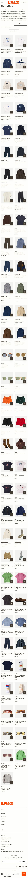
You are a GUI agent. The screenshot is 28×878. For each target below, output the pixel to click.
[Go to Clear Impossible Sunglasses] (7, 378)
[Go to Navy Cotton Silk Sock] (21, 556)
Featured (19, 23)
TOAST (16, 182)
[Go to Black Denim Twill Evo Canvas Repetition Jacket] (7, 511)
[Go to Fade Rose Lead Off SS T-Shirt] (21, 578)
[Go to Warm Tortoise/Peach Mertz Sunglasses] (7, 711)
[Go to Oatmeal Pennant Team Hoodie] (7, 534)
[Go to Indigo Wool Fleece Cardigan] (7, 311)
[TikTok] (23, 867)
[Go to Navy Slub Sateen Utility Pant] (7, 152)
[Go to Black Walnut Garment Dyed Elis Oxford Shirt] (21, 174)
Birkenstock (17, 607)
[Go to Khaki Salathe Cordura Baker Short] (7, 556)
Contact (3, 821)
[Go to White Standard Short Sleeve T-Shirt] (7, 108)
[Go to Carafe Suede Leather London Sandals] (21, 600)
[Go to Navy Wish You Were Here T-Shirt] (7, 665)
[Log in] (24, 2)
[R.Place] (7, 803)
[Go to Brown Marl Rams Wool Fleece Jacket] (7, 333)
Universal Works (17, 138)
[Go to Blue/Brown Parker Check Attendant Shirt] (7, 288)
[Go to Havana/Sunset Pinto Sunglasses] (21, 711)
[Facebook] (20, 867)
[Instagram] (17, 867)
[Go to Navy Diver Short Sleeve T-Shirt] (7, 130)
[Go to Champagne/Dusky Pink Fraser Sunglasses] (7, 755)
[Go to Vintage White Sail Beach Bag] (21, 63)
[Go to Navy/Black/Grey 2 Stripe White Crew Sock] (21, 665)
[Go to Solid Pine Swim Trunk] (21, 400)
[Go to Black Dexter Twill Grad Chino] (7, 174)
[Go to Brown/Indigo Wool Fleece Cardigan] (21, 266)
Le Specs (2, 363)
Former (2, 452)
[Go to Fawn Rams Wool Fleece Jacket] (21, 311)
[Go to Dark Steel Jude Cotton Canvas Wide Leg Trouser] (21, 197)
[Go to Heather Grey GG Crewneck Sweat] (7, 778)
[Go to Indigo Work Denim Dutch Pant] (7, 266)
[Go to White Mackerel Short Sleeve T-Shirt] (21, 41)
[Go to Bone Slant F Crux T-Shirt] (21, 489)
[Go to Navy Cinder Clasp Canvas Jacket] (21, 643)
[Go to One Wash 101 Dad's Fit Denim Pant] (7, 643)
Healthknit (16, 673)
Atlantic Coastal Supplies (5, 49)
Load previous (14, 31)
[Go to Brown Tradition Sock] (7, 444)
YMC (2, 519)
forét (15, 651)
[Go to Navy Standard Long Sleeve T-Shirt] (7, 63)
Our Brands (3, 816)
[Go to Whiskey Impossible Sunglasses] (21, 378)
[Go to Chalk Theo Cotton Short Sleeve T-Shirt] (7, 197)
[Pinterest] (26, 867)
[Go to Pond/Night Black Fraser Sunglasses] (7, 733)
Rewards (3, 824)
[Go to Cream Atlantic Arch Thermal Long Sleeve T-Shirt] (7, 85)
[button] (2, 2)
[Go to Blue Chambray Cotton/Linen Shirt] (21, 243)
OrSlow (2, 629)
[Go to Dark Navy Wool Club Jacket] (21, 152)
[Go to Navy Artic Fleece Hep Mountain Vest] (21, 130)
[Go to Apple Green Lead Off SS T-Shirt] (7, 578)
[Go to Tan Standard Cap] (21, 85)
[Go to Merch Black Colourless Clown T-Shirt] (7, 466)
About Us (3, 813)
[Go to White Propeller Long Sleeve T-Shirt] (7, 41)
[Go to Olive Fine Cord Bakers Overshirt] (21, 288)
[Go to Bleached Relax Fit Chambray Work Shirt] (7, 621)
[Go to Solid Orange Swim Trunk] (7, 400)
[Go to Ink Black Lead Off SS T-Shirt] (7, 600)
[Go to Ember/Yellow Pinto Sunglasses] (21, 733)
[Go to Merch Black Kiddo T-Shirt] (7, 489)
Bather (2, 408)
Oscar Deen (3, 719)
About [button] (2, 810)
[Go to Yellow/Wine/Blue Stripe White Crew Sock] (7, 688)
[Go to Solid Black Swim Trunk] (7, 422)
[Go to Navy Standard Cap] (21, 108)
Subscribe (22, 861)
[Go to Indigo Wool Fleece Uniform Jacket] (21, 333)
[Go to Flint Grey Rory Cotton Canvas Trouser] (7, 243)
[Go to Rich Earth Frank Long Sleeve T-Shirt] (7, 220)
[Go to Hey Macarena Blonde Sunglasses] (21, 355)
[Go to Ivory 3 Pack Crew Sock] (21, 688)
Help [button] (2, 829)
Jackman (2, 585)
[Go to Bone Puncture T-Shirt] (21, 466)
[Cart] (26, 2)
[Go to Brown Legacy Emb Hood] (21, 444)
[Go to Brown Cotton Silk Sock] (21, 534)
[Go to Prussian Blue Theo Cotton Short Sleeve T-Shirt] (21, 220)
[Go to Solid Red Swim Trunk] (21, 422)
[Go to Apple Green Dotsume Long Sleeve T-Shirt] (21, 755)
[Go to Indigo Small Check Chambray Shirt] (21, 621)
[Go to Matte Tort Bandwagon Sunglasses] (7, 355)
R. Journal (3, 818)
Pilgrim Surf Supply (4, 542)
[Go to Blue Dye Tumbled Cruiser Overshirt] (21, 511)
